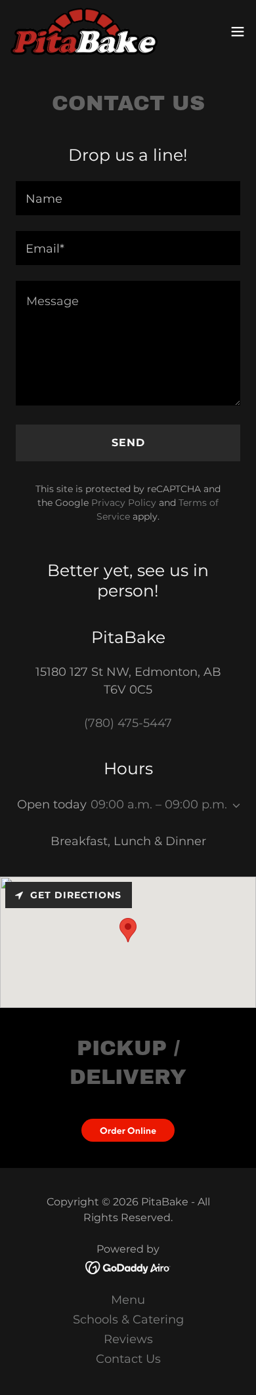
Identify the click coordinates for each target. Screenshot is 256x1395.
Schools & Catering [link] (128, 1319)
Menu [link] (128, 1300)
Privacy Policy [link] (123, 503)
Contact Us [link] (128, 1359)
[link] (84, 31)
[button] (237, 31)
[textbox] (128, 198)
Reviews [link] (128, 1339)
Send (128, 442)
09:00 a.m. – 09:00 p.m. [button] (159, 804)
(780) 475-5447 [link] (128, 723)
